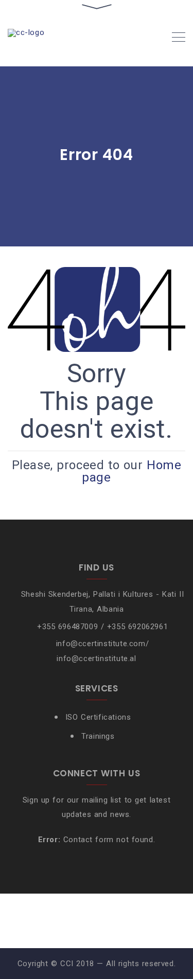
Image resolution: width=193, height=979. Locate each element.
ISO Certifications (98, 717)
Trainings (97, 736)
